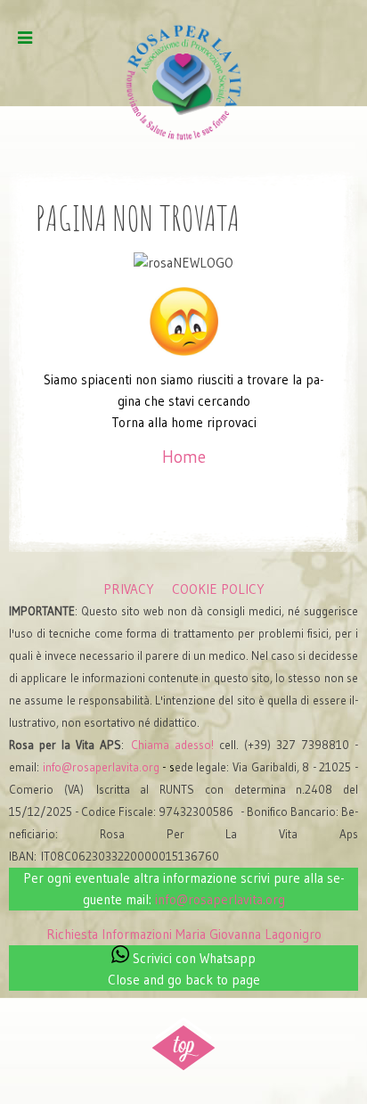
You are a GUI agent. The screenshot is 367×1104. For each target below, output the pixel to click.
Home (184, 457)
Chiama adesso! (172, 745)
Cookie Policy (218, 589)
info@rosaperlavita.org (101, 767)
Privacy (128, 589)
